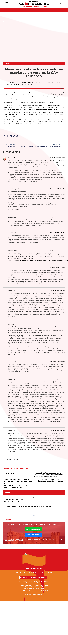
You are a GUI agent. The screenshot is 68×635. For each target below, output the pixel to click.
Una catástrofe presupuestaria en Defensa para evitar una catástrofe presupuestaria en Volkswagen (48, 475)
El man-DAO (9, 473)
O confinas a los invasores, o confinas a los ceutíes (15, 486)
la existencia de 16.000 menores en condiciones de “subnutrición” (34, 109)
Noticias (6, 63)
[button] (4, 136)
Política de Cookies (46, 572)
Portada (24, 82)
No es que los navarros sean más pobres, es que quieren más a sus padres (18, 481)
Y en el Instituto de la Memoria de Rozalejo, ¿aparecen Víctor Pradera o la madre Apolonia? (48, 481)
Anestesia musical (9, 504)
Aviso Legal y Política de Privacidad (26, 572)
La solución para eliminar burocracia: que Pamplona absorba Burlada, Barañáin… (28, 506)
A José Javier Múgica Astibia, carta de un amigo (18, 501)
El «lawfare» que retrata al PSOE (13, 499)
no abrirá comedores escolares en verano (25, 93)
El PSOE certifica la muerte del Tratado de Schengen (19, 497)
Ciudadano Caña (12, 157)
